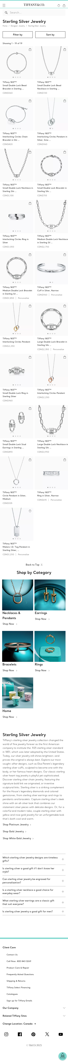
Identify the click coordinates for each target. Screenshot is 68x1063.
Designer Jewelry (18, 26)
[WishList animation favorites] (58, 5)
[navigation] (4, 5)
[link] (34, 859)
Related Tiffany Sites (15, 1015)
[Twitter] (47, 1034)
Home (5, 26)
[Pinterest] (34, 1034)
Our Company (10, 1007)
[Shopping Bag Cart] (64, 5)
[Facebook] (20, 1034)
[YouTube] (61, 1034)
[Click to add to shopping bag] (30, 49)
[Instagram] (6, 1034)
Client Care (9, 947)
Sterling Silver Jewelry (37, 26)
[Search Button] (6, 12)
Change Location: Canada (18, 1023)
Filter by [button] (17, 34)
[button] (4, 5)
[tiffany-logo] (34, 5)
